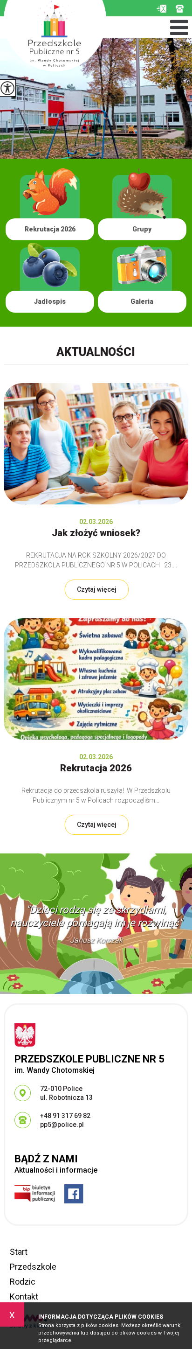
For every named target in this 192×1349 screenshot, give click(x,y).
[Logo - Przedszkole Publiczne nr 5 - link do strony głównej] (55, 35)
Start (18, 1252)
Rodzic (22, 1281)
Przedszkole (33, 1267)
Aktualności (95, 352)
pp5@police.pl (161, 9)
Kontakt (24, 1296)
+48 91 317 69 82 (182, 9)
